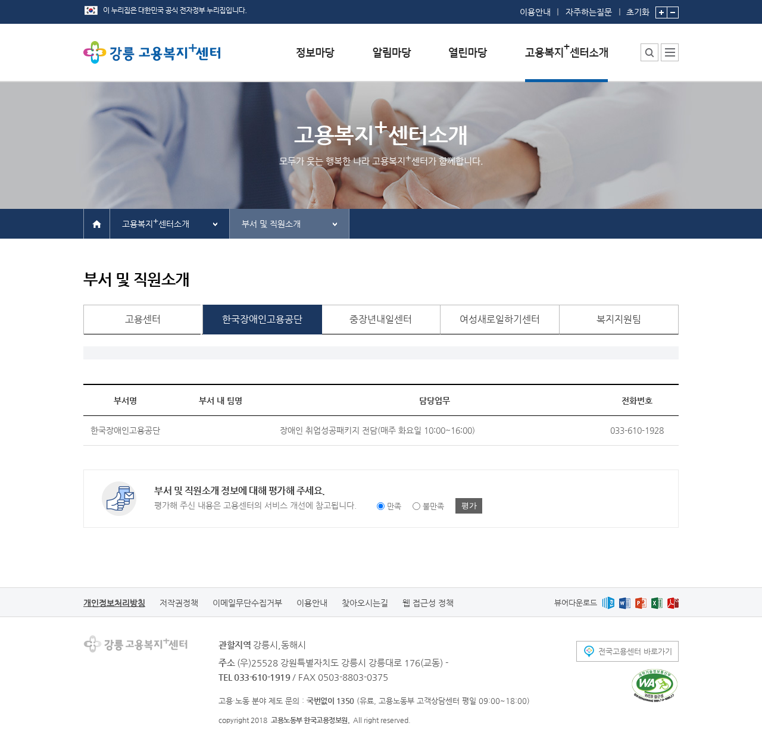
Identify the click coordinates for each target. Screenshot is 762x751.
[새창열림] (608, 602)
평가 (469, 505)
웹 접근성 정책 (428, 603)
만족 (394, 506)
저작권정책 (179, 603)
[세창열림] (654, 685)
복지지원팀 (619, 319)
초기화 (637, 12)
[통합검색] (649, 52)
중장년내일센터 (380, 319)
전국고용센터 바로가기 (635, 651)
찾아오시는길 (365, 603)
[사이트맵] (670, 52)
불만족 (433, 506)
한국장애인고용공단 (262, 319)
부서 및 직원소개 (271, 224)
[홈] (97, 223)
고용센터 (143, 319)
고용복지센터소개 (155, 222)
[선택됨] (566, 61)
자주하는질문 (589, 12)
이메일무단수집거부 (247, 603)
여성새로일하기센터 (500, 319)
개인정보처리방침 (114, 603)
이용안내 (535, 12)
